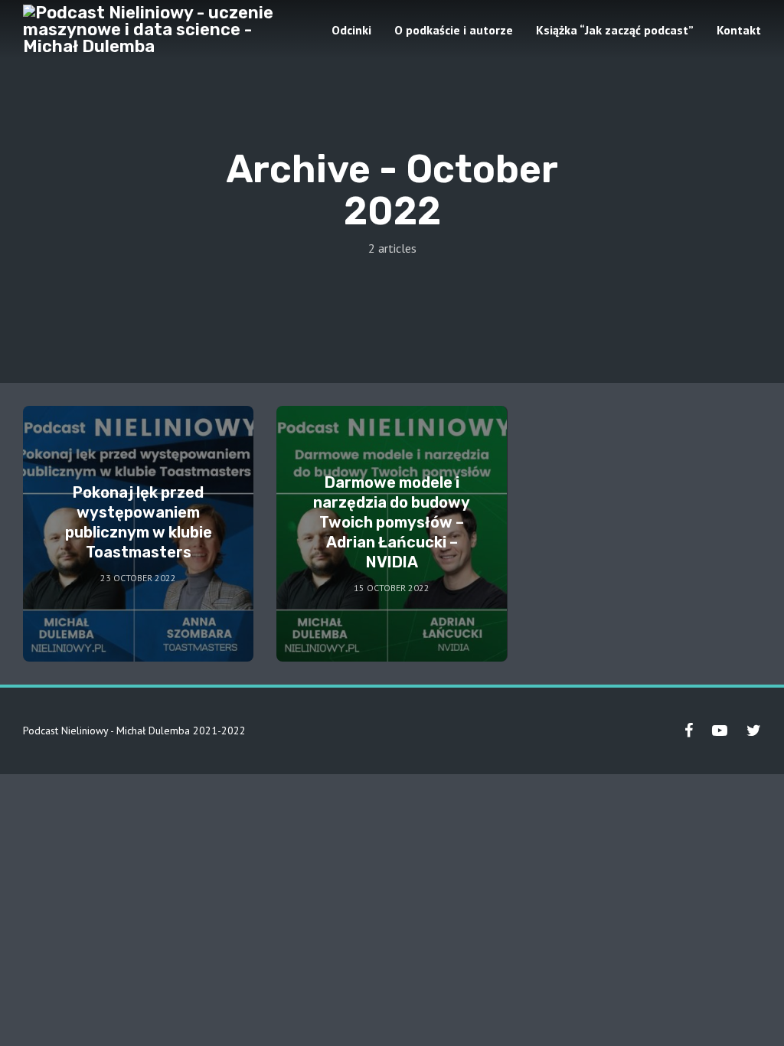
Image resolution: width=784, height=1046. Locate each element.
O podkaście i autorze (453, 30)
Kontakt (739, 30)
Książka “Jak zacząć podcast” (615, 30)
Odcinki (351, 30)
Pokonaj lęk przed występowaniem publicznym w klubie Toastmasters (138, 522)
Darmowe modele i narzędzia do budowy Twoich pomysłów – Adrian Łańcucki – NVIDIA (391, 522)
